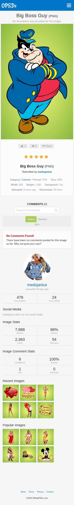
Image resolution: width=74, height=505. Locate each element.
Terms (31, 492)
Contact (50, 492)
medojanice (45, 171)
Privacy (40, 492)
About (23, 492)
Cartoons (26, 179)
